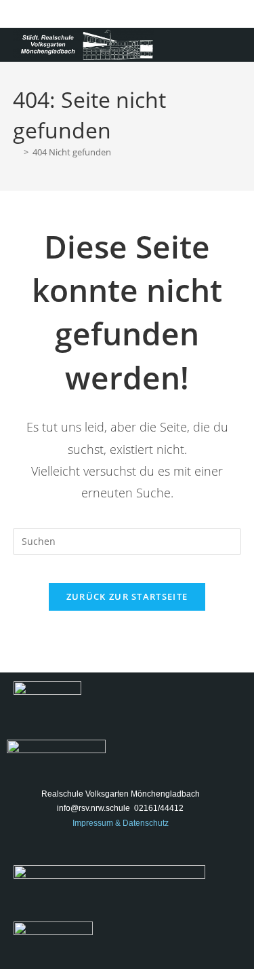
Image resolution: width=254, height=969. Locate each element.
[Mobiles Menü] (237, 44)
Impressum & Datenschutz (120, 823)
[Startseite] (16, 152)
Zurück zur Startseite (127, 596)
